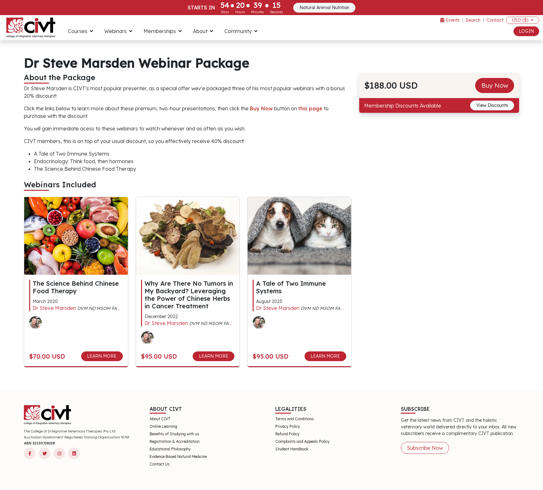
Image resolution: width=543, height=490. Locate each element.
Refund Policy (287, 434)
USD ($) (520, 20)
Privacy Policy (287, 426)
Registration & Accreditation (175, 441)
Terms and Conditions (294, 418)
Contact (494, 20)
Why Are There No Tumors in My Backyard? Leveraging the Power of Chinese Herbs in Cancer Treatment (189, 294)
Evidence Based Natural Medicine (178, 456)
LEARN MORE (102, 356)
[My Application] (30, 28)
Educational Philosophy (170, 449)
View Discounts (492, 105)
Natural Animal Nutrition (324, 7)
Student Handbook (292, 449)
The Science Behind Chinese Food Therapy (76, 287)
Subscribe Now (425, 448)
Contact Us (160, 464)
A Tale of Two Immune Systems (291, 287)
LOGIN (526, 31)
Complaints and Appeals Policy (302, 441)
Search (473, 20)
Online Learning (163, 426)
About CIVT (160, 418)
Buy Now (494, 85)
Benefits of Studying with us (174, 434)
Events (452, 20)
